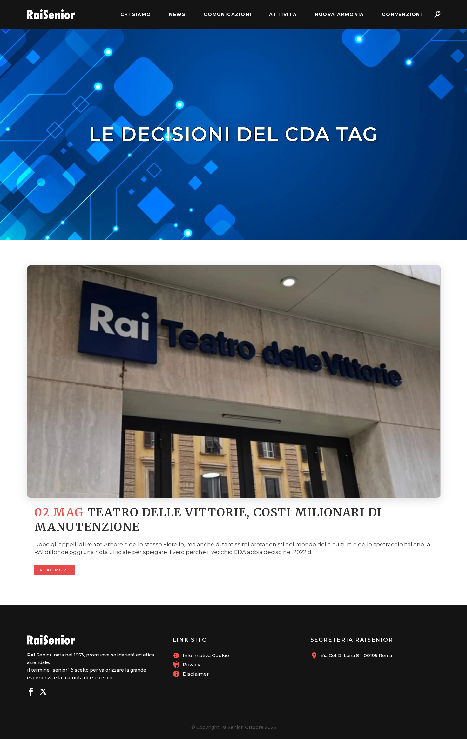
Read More (55, 570)
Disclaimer (196, 674)
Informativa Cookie (206, 655)
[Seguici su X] (43, 692)
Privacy (191, 665)
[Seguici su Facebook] (31, 692)
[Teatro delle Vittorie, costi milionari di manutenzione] (233, 381)
